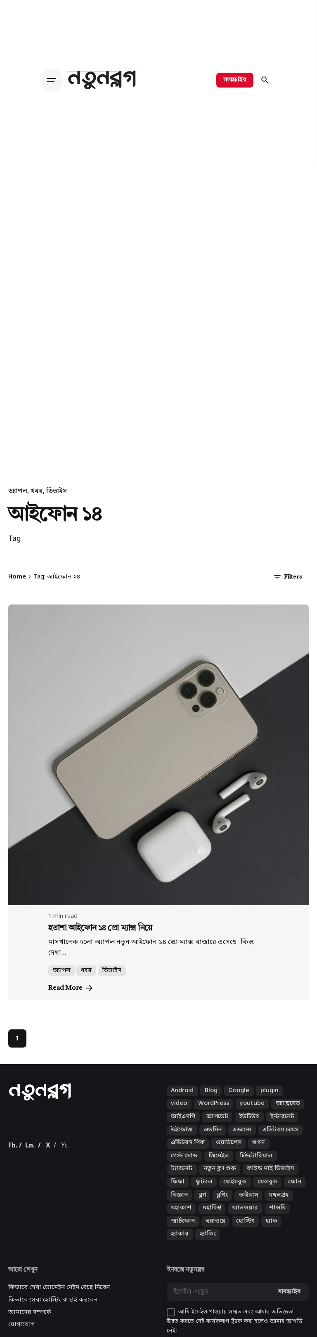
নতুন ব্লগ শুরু (219, 1180)
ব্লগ (202, 1206)
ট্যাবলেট (181, 1180)
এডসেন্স (241, 1141)
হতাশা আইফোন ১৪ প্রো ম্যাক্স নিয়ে (100, 928)
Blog (211, 1101)
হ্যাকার (180, 1245)
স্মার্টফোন (183, 1232)
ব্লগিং (222, 1206)
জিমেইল (218, 1167)
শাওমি (277, 1219)
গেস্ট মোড (184, 1167)
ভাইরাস (248, 1206)
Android (182, 1101)
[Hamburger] (53, 80)
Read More (65, 988)
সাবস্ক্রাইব (235, 80)
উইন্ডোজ (182, 1141)
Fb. (12, 1156)
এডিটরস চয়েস (280, 1141)
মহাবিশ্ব (212, 1219)
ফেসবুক (267, 1193)
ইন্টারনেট (282, 1127)
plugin (269, 1101)
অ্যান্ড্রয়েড (288, 1115)
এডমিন (213, 1141)
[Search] (265, 80)
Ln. (30, 1156)
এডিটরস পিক (188, 1153)
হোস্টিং (245, 1232)
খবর (37, 491)
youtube (252, 1115)
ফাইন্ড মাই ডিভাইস (270, 1180)
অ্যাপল (17, 491)
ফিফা (178, 1193)
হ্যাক (271, 1232)
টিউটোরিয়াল (256, 1167)
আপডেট (217, 1127)
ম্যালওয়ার (245, 1219)
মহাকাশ (181, 1219)
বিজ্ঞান (179, 1206)
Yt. (65, 1156)
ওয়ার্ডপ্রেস (228, 1153)
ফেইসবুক (234, 1193)
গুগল (258, 1153)
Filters (293, 577)
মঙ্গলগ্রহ (279, 1206)
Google (238, 1101)
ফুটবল (204, 1193)
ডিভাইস (56, 491)
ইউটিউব (249, 1127)
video (179, 1115)
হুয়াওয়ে (215, 1232)
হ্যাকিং (208, 1245)
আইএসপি (183, 1127)
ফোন (294, 1193)
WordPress (213, 1115)
